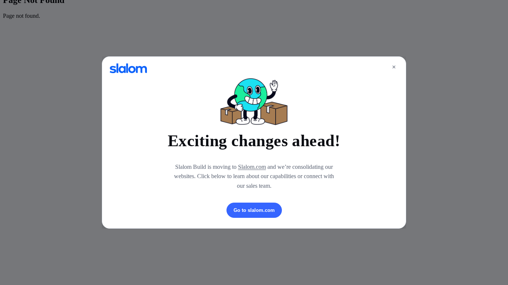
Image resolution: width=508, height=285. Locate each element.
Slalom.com (252, 167)
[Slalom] (128, 68)
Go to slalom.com (254, 210)
